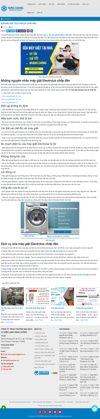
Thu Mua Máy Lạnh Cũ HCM (45, 364)
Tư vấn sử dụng (73, 4)
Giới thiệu (42, 4)
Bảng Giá (30, 13)
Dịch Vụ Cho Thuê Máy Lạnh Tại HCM (44, 357)
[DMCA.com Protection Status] (54, 372)
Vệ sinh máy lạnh (41, 336)
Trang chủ (31, 4)
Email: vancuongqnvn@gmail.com (14, 354)
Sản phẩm (61, 4)
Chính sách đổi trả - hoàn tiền (63, 402)
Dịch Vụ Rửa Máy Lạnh (43, 361)
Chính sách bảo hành (82, 402)
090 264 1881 (7, 369)
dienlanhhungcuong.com (11, 360)
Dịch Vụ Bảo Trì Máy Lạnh (44, 349)
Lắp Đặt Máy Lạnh (41, 343)
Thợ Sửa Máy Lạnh (42, 346)
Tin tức (51, 4)
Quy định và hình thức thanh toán (19, 402)
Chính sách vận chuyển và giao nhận (50, 405)
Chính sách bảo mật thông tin (42, 402)
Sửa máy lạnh (40, 333)
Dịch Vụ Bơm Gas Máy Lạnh (45, 352)
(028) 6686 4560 (8, 366)
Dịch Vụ (85, 4)
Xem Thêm (9, 322)
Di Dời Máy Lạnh (41, 339)
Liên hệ (39, 13)
